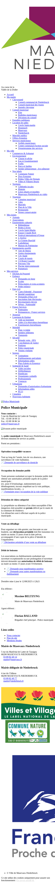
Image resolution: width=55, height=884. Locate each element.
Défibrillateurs (24, 371)
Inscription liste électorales (29, 299)
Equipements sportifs (21, 248)
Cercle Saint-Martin (27, 230)
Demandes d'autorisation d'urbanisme (34, 386)
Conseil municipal (20, 110)
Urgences (22, 381)
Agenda (15, 217)
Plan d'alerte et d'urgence (29, 363)
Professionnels (24, 378)
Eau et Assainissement (28, 161)
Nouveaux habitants (21, 396)
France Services (19, 307)
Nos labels (17, 171)
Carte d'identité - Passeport (30, 291)
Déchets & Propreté (21, 274)
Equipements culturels (22, 222)
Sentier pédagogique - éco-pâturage (34, 169)
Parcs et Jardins (25, 166)
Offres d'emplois (19, 138)
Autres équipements (27, 253)
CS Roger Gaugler (26, 261)
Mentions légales (14, 640)
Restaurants (23, 210)
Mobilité (16, 327)
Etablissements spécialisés (29, 358)
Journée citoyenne (26, 107)
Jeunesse (16, 314)
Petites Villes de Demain (29, 179)
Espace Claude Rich (27, 233)
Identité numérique (26, 294)
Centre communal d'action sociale (33, 146)
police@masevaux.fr (10, 424)
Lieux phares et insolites (28, 192)
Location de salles (20, 122)
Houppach (22, 128)
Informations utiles (26, 361)
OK (32, 880)
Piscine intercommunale (28, 266)
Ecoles (21, 281)
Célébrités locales (26, 186)
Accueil (10, 94)
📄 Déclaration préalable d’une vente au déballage (23, 542)
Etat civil (16, 289)
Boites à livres (24, 227)
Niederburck (23, 133)
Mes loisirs (11, 215)
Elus (20, 112)
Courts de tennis (25, 258)
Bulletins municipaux (27, 115)
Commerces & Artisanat (23, 153)
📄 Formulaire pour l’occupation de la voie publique (24, 491)
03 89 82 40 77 (10, 678)
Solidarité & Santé (20, 366)
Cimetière (16, 394)
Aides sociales (24, 368)
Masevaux (22, 130)
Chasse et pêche (25, 158)
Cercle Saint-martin (26, 125)
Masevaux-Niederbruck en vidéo (32, 194)
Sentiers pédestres (26, 332)
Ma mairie (11, 97)
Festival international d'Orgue (31, 235)
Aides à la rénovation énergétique (33, 322)
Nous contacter (13, 635)
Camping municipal (27, 199)
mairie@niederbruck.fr (13, 681)
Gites (20, 202)
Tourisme (16, 197)
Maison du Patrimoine (28, 245)
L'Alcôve (22, 238)
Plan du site (12, 638)
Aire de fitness (24, 250)
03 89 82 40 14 (10, 657)
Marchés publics (19, 135)
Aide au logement (26, 320)
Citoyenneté (17, 99)
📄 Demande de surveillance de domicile (19, 462)
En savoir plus (23, 880)
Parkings (22, 345)
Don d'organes (24, 176)
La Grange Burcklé (26, 240)
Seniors (15, 353)
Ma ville (10, 151)
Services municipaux (21, 140)
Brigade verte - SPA (27, 340)
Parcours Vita (24, 263)
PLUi (20, 391)
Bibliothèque (23, 225)
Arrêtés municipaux (27, 143)
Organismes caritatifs (27, 376)
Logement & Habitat (21, 317)
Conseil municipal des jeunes (31, 105)
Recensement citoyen (27, 302)
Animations (23, 355)
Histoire (21, 189)
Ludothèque (23, 243)
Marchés (22, 204)
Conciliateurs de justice (28, 343)
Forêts (21, 163)
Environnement (19, 156)
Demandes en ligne (26, 279)
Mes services (12, 271)
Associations (18, 220)
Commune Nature (26, 174)
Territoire (16, 184)
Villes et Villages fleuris (28, 181)
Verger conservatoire (27, 212)
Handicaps (23, 373)
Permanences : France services (31, 312)
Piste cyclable (24, 330)
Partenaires (23, 309)
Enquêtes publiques (21, 120)
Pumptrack (23, 268)
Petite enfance (24, 286)
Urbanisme (17, 384)
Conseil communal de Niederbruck (33, 102)
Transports (22, 335)
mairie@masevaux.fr (12, 659)
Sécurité (16, 338)
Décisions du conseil (27, 117)
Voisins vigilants (25, 350)
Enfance (16, 276)
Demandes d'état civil (27, 297)
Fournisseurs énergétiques (29, 325)
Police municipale (26, 348)
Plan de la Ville (25, 207)
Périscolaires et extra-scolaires (31, 284)
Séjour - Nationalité (26, 304)
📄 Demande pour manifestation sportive (25, 569)
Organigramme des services (30, 148)
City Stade (22, 256)
